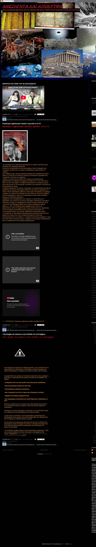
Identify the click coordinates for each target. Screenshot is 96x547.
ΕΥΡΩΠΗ (94, 250)
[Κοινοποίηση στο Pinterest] (43, 114)
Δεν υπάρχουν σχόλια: (28, 114)
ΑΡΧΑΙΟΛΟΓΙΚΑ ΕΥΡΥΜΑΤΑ (12, 116)
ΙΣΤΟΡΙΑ (26, 116)
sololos (63, 544)
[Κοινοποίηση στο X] (40, 114)
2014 (94, 331)
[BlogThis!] (39, 114)
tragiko (26, 433)
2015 (94, 329)
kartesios (20, 433)
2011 (94, 438)
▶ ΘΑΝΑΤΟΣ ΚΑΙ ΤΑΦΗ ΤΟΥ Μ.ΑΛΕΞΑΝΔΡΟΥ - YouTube (20, 110)
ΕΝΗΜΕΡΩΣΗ (14, 441)
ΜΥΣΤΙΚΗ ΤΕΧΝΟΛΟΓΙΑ (11, 327)
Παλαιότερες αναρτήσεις (80, 450)
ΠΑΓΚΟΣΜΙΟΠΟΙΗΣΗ (22, 327)
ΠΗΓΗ (4, 321)
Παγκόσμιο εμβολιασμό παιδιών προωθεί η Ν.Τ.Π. (21, 124)
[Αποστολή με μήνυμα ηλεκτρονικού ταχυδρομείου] (38, 114)
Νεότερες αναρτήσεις (8, 450)
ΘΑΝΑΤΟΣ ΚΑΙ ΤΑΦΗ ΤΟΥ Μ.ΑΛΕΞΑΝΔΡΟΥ (19, 84)
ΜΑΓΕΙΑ (93, 263)
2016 (94, 327)
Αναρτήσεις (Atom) (48, 453)
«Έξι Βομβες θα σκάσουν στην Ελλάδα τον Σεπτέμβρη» (23, 334)
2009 (94, 442)
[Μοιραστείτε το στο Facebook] (42, 114)
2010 (94, 440)
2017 (94, 325)
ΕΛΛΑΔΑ (22, 116)
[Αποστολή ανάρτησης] (35, 114)
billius (94, 452)
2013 (94, 333)
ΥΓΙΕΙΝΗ (94, 312)
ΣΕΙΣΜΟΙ (94, 302)
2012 (94, 436)
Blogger (70, 544)
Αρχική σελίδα (44, 450)
